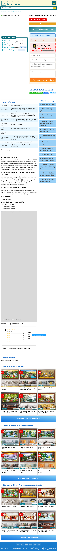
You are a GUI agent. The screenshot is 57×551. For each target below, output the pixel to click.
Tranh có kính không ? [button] (47, 137)
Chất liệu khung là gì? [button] (46, 110)
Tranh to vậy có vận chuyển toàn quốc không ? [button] (47, 167)
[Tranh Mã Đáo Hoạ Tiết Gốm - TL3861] (47, 378)
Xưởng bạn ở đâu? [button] (47, 154)
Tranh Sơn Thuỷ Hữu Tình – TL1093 (45, 471)
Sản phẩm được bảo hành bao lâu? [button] (47, 130)
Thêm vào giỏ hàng (39, 20)
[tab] (2, 153)
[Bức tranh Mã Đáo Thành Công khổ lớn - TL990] (47, 496)
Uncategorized (18, 11)
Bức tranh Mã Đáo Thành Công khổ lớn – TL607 (28, 530)
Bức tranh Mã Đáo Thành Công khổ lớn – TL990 (46, 507)
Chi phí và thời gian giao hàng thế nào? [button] (47, 180)
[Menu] (54, 3)
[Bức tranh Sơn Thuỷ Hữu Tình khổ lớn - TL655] (47, 401)
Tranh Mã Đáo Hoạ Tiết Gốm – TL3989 (9, 388)
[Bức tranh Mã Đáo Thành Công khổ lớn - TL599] (47, 520)
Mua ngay (43, 24)
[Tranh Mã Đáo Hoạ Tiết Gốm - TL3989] (10, 378)
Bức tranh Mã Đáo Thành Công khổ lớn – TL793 (10, 530)
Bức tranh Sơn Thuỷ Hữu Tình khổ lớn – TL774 (27, 412)
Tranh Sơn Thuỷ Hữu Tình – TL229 (9, 448)
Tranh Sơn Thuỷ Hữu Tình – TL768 (45, 448)
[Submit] (54, 8)
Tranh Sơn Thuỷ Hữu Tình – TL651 (27, 471)
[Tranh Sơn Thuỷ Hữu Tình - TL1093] (47, 460)
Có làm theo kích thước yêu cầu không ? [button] (47, 159)
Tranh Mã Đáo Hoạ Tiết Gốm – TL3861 (46, 388)
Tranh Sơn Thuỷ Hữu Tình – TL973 (27, 448)
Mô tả (2, 153)
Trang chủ (3, 11)
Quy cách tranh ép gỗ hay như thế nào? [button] (46, 149)
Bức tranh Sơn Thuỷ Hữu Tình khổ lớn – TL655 (46, 412)
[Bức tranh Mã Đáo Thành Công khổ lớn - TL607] (28, 520)
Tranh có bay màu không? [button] (46, 143)
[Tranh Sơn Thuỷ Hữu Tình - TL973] (28, 437)
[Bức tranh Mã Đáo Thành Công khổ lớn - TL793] (10, 520)
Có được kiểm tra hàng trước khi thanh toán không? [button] (46, 123)
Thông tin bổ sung (11, 153)
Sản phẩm (10, 11)
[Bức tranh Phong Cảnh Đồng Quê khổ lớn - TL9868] (28, 378)
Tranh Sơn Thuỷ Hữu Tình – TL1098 (9, 471)
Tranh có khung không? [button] (46, 116)
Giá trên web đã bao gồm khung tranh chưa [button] (47, 174)
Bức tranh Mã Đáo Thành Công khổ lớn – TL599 (46, 530)
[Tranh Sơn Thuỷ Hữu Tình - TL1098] (10, 460)
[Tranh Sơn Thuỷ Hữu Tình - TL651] (28, 460)
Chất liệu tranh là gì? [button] (48, 104)
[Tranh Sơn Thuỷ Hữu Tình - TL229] (10, 437)
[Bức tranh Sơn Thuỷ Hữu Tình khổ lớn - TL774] (28, 401)
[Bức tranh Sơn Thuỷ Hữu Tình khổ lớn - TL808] (10, 401)
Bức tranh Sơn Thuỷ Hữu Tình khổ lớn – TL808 (9, 412)
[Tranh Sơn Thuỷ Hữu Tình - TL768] (47, 437)
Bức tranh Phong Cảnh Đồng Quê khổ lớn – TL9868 (27, 388)
